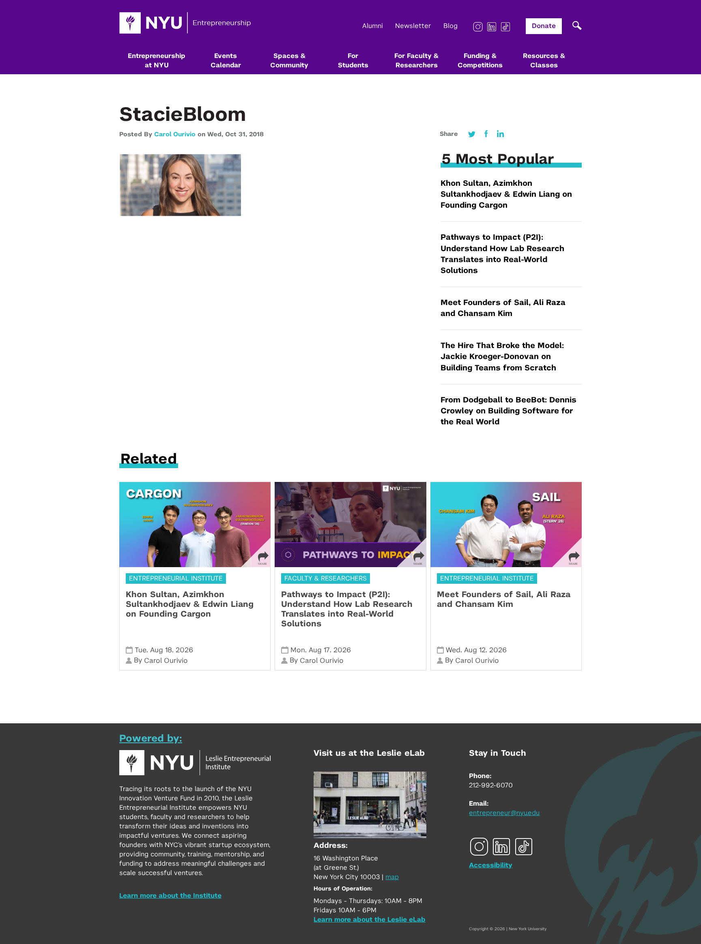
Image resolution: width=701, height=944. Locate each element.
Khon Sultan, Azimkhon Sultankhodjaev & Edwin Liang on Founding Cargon (506, 194)
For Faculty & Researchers (416, 61)
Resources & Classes (544, 61)
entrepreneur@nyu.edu (504, 813)
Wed (453, 650)
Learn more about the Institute (170, 895)
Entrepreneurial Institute (176, 578)
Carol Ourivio (175, 134)
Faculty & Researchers (325, 578)
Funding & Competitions (480, 61)
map (392, 877)
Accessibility (490, 865)
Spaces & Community (289, 61)
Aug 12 (475, 650)
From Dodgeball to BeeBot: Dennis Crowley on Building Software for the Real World (508, 411)
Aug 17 (319, 650)
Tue (140, 650)
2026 (184, 650)
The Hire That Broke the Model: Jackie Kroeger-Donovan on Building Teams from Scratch (502, 357)
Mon (297, 650)
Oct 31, (237, 134)
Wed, (216, 134)
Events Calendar (226, 61)
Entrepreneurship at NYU (156, 61)
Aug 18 (161, 650)
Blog (450, 26)
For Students (353, 61)
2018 (256, 134)
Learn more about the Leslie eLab (370, 919)
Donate (544, 26)
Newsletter (413, 26)
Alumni (372, 26)
